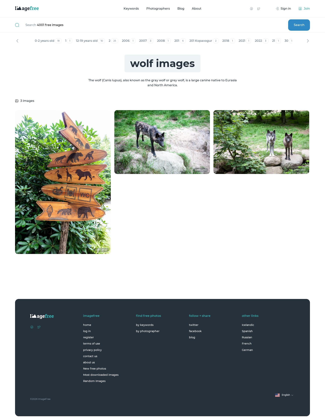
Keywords (131, 8)
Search (299, 25)
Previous (17, 41)
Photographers (158, 8)
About (196, 8)
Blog (180, 8)
